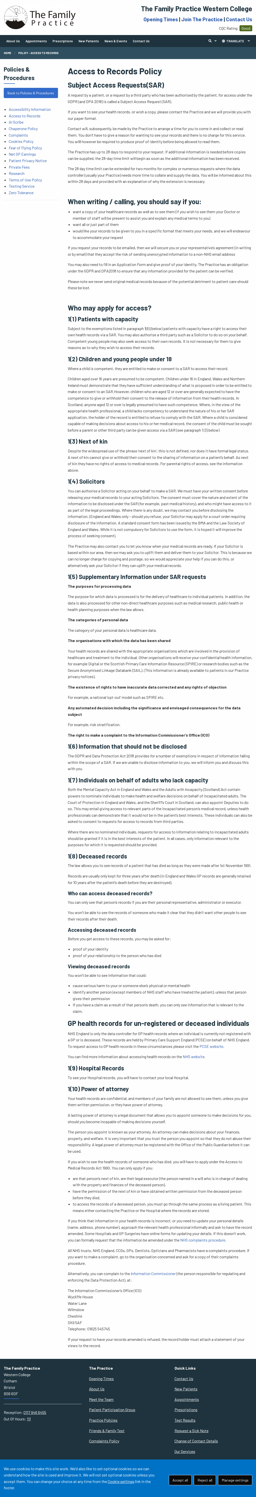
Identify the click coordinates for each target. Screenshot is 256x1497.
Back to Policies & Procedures (31, 93)
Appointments (36, 41)
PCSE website (211, 1046)
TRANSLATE (235, 41)
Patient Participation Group (112, 1409)
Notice (41, 160)
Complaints (18, 135)
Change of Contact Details (196, 1440)
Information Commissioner (153, 1273)
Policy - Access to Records (38, 53)
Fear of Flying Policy (25, 147)
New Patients (88, 41)
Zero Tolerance (21, 192)
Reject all (205, 1480)
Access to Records (24, 115)
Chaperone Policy (23, 128)
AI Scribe (16, 122)
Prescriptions (62, 41)
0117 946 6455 (35, 1412)
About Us (13, 41)
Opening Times (161, 19)
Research (16, 173)
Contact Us (239, 19)
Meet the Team (101, 1399)
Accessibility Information (30, 109)
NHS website (193, 1056)
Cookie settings (121, 1481)
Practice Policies (103, 1420)
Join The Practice (202, 19)
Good (246, 28)
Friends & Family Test (106, 1430)
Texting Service (21, 186)
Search (213, 41)
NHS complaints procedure (202, 1240)
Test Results (185, 1420)
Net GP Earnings (22, 154)
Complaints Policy (104, 1440)
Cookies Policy (21, 141)
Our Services (184, 1451)
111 (29, 1418)
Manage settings (235, 1480)
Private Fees (19, 167)
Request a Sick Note (191, 1430)
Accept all (180, 1480)
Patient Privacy (22, 160)
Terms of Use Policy (25, 179)
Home (7, 53)
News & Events (115, 41)
